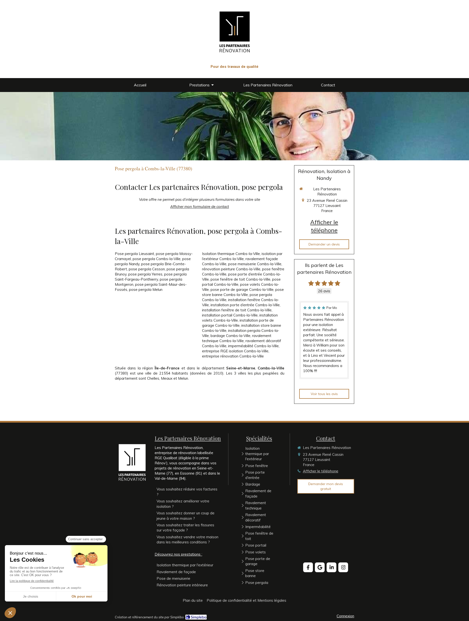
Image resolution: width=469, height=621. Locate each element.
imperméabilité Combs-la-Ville (253, 346)
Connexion (345, 616)
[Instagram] (343, 567)
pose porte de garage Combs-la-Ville (242, 289)
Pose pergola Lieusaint (134, 253)
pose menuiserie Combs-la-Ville (254, 264)
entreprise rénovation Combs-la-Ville (233, 356)
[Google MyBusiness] (320, 567)
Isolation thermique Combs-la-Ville (231, 253)
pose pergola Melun (145, 289)
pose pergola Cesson (147, 269)
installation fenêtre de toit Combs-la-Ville (237, 310)
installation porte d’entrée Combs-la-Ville (245, 305)
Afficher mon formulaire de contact (199, 206)
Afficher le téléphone (324, 226)
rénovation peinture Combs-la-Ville (231, 269)
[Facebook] (308, 567)
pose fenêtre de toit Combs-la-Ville (240, 279)
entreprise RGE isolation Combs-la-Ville (235, 351)
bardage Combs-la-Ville (230, 335)
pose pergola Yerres (145, 274)
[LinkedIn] (331, 567)
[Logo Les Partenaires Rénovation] (235, 61)
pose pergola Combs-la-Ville (157, 258)
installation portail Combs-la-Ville (230, 315)
